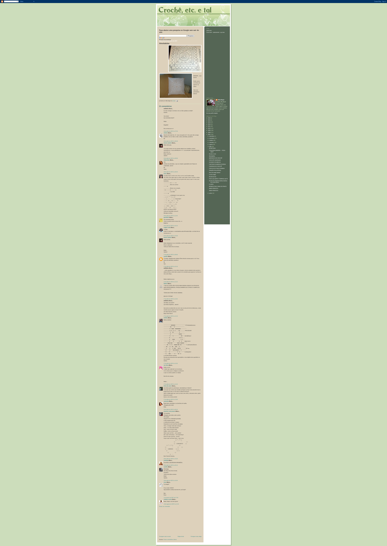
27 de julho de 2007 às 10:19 (171, 266)
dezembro (212, 136)
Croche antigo (212, 174)
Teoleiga (166, 460)
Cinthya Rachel (168, 499)
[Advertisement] (174, 521)
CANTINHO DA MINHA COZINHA (217, 164)
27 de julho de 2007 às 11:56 (171, 298)
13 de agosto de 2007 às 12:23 (171, 504)
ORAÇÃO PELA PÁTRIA (215, 170)
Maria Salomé (168, 143)
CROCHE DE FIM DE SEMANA (217, 168)
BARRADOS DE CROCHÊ (215, 158)
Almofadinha (164, 43)
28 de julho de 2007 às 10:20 (171, 458)
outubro (211, 140)
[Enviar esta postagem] (176, 100)
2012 (209, 124)
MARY (165, 173)
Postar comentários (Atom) (170, 539)
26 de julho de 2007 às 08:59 (171, 158)
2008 (209, 132)
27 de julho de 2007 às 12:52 (171, 363)
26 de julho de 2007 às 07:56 (171, 131)
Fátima (165, 283)
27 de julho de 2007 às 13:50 (171, 399)
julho (210, 146)
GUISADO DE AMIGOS (215, 162)
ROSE (165, 482)
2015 (209, 118)
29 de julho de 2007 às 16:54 (171, 480)
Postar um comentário (164, 506)
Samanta (166, 401)
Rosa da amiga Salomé (214, 172)
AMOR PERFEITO (213, 188)
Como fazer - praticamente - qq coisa (215, 32)
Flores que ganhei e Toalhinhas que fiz (218, 178)
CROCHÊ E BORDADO (215, 160)
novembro (212, 138)
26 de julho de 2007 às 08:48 (171, 141)
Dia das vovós (212, 154)
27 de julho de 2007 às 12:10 (171, 316)
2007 (209, 134)
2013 (209, 122)
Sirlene (166, 133)
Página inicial (181, 536)
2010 (209, 128)
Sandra (166, 256)
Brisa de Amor (168, 386)
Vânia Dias (167, 160)
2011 (209, 126)
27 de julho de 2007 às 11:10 (171, 281)
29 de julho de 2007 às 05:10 (171, 465)
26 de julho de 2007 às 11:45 (171, 215)
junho (210, 193)
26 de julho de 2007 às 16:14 (171, 225)
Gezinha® (166, 217)
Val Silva (166, 365)
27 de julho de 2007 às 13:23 (171, 384)
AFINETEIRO (212, 148)
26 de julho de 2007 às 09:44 (171, 171)
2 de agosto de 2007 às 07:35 (171, 497)
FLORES (211, 184)
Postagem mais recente (165, 536)
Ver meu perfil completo (212, 113)
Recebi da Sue (212, 176)
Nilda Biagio (221, 99)
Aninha (165, 317)
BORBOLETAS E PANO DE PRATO (218, 186)
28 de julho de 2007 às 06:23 (171, 409)
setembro (211, 142)
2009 (209, 130)
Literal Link (209, 30)
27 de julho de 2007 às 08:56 (171, 254)
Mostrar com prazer (169, 411)
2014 (209, 120)
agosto (211, 144)
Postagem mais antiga (196, 536)
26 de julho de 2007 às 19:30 (171, 235)
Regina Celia (167, 227)
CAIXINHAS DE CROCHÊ (215, 166)
